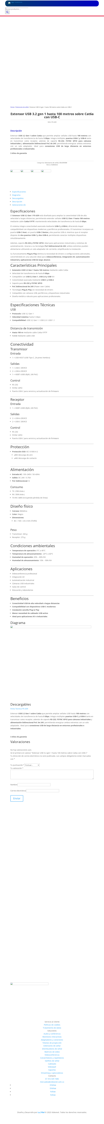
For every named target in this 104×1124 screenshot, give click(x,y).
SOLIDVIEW (63, 163)
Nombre (13, 784)
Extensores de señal (22, 107)
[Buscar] (7, 12)
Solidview (54, 165)
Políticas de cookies (52, 1025)
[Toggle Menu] (92, 3)
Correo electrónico (18, 790)
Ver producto (22, 885)
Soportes (52, 1070)
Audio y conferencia (52, 1034)
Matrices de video (52, 1052)
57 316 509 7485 (52, 1079)
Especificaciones (19, 192)
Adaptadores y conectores (52, 1040)
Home (12, 107)
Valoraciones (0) (18, 205)
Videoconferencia (52, 1055)
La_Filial (41, 1112)
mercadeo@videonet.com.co (52, 1082)
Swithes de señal (52, 1061)
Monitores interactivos (52, 1037)
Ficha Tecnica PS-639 (19, 708)
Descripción (17, 201)
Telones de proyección (52, 1043)
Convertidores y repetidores (52, 1058)
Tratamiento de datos (52, 1028)
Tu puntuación (17, 765)
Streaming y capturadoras (52, 1073)
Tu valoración (16, 768)
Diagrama (16, 195)
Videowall (52, 1067)
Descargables (18, 198)
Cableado (52, 1064)
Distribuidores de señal (52, 1049)
